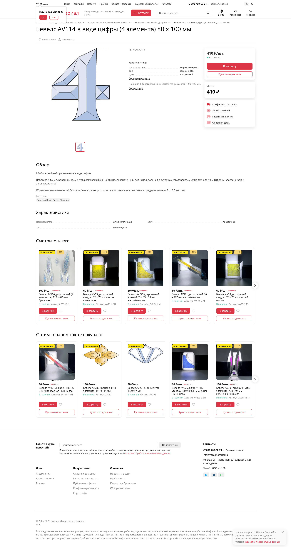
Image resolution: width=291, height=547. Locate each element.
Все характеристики (139, 78)
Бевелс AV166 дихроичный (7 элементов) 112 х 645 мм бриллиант (56, 297)
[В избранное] (60, 311)
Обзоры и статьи (120, 488)
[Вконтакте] (214, 474)
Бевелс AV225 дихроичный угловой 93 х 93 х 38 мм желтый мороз (143, 297)
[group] (80, 92)
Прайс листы (117, 478)
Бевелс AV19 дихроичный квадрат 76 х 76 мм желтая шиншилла (98, 297)
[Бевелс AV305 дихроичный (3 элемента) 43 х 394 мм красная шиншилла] (234, 362)
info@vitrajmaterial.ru (215, 455)
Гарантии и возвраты (86, 478)
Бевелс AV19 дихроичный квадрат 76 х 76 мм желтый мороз (232, 297)
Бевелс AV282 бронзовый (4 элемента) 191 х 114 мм (99, 389)
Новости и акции (120, 473)
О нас (67, 3)
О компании (43, 473)
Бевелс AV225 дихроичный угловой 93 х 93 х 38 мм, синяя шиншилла (189, 390)
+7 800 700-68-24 (197, 3)
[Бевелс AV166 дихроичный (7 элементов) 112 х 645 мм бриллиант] (57, 268)
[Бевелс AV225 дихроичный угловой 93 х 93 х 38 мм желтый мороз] (146, 268)
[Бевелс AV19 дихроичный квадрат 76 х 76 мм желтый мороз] (234, 268)
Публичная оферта (84, 483)
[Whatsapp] (221, 474)
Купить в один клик (229, 74)
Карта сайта (80, 493)
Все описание (136, 88)
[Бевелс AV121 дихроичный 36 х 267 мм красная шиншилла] (57, 362)
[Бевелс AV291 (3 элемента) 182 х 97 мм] (146, 362)
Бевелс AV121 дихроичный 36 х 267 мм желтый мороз (189, 296)
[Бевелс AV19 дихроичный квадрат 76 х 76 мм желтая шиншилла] (101, 268)
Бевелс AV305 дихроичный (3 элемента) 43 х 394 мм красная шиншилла (233, 390)
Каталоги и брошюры (123, 483)
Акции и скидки (45, 478)
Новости (91, 3)
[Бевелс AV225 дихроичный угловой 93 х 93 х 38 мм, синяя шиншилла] (190, 362)
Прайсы (104, 3)
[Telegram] (206, 474)
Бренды (40, 483)
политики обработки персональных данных (147, 453)
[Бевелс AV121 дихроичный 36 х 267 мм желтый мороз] (190, 268)
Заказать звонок (219, 3)
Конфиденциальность (86, 488)
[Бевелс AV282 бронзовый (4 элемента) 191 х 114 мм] (101, 362)
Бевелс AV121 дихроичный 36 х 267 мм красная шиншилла (56, 389)
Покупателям (81, 468)
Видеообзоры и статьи (146, 3)
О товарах (116, 468)
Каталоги (166, 3)
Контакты (79, 3)
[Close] (283, 532)
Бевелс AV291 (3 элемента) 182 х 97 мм (143, 389)
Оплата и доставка (121, 3)
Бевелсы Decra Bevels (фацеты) (53, 200)
